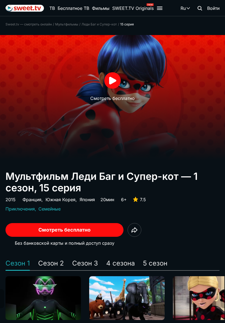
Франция (31, 199)
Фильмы (100, 8)
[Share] (134, 230)
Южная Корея (60, 199)
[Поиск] (199, 8)
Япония (87, 199)
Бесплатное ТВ (73, 8)
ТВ (52, 8)
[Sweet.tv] (24, 8)
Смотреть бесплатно (64, 230)
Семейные (49, 209)
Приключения (20, 209)
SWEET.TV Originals (133, 8)
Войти (213, 8)
